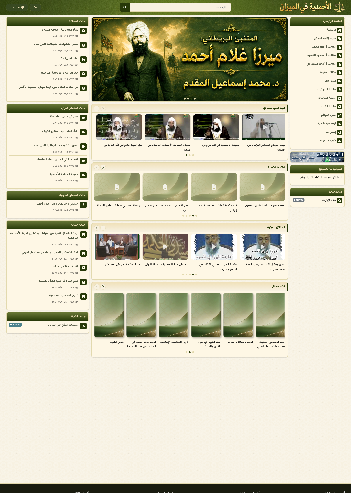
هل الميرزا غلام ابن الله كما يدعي (169, 145)
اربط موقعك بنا (326, 123)
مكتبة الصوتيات (326, 89)
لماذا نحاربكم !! (69, 58)
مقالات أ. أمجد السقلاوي (321, 64)
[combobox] (175, 7)
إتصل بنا (331, 132)
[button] (96, 59)
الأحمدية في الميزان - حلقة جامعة (57, 160)
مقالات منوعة (328, 72)
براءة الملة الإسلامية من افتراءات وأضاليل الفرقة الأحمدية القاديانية (44, 236)
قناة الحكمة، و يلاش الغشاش (171, 264)
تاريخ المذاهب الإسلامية (206, 342)
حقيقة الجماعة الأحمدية (63, 174)
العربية (16, 8)
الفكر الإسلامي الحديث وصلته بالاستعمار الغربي (50, 252)
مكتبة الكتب (328, 106)
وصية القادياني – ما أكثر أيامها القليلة (167, 205)
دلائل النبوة (149, 342)
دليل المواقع (328, 115)
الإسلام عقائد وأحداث (272, 342)
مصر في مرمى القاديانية (64, 117)
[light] (35, 6)
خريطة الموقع (327, 140)
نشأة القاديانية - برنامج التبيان (60, 30)
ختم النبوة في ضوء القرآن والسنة (242, 344)
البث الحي (330, 81)
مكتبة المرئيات (327, 98)
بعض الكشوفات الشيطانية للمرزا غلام (55, 44)
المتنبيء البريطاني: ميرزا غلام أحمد (57, 204)
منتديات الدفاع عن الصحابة (62, 325)
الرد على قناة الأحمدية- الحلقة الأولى (215, 264)
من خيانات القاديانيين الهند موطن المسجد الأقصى (48, 87)
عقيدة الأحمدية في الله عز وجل (266, 145)
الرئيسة (331, 30)
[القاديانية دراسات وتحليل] (317, 157)
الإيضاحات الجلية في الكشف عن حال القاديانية (173, 344)
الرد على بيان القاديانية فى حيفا (59, 73)
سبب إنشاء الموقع (325, 38)
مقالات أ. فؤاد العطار (324, 47)
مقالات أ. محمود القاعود (321, 55)
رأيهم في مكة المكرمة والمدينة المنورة (118, 145)
